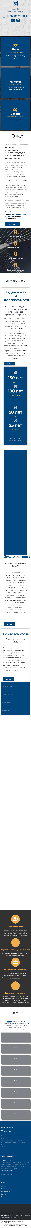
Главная (3, 1186)
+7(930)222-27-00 (6, 1160)
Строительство (6, 1191)
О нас (3, 1189)
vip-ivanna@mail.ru (7, 1170)
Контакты (4, 1197)
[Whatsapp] (13, 20)
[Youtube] (1, 1150)
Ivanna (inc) (15, 9)
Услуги (3, 1194)
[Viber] (18, 20)
